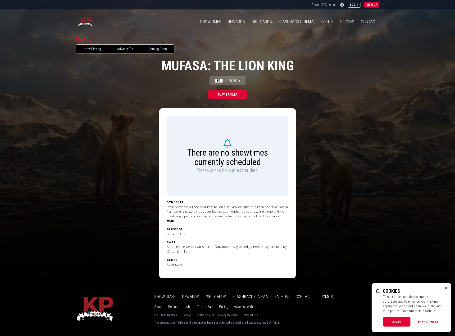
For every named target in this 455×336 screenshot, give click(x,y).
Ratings (187, 315)
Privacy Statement (228, 315)
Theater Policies (204, 315)
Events (327, 21)
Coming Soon (157, 49)
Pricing (347, 21)
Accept (396, 321)
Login (354, 4)
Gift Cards (261, 21)
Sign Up (371, 4)
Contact (369, 21)
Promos (325, 296)
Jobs (188, 307)
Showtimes (210, 21)
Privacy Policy (428, 321)
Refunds (173, 307)
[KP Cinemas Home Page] (85, 21)
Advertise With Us (245, 307)
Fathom (282, 296)
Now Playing (93, 49)
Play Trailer (227, 94)
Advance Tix (125, 49)
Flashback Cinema (250, 296)
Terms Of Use (250, 315)
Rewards (236, 21)
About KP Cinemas (324, 5)
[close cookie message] (446, 288)
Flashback (296, 21)
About (158, 307)
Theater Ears (205, 307)
